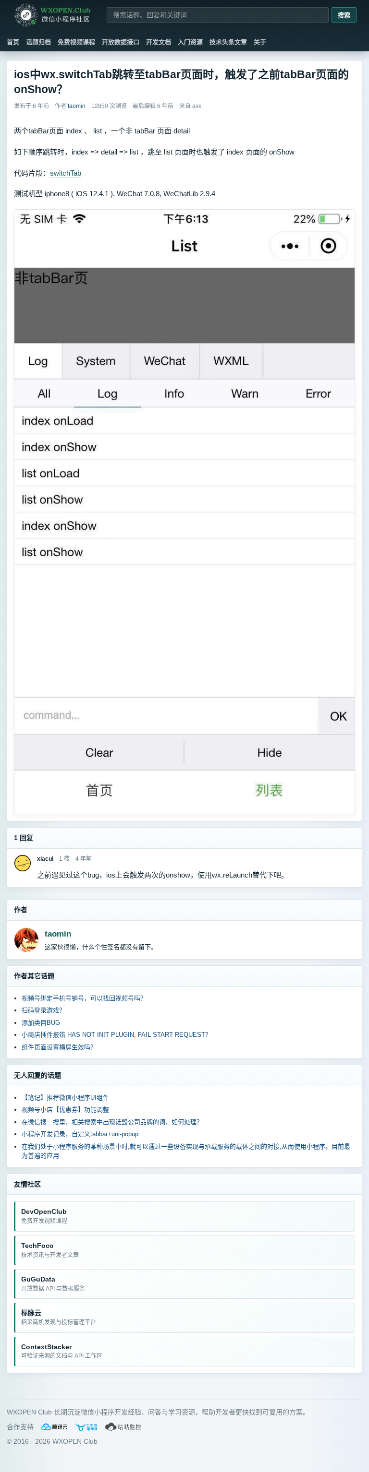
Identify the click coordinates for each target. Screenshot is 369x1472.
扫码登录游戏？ (43, 1010)
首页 (13, 42)
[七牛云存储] (86, 1427)
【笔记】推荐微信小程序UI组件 (65, 1097)
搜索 (344, 15)
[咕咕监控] (123, 1427)
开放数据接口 (120, 42)
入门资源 (190, 42)
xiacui (45, 858)
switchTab (65, 173)
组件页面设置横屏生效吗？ (59, 1047)
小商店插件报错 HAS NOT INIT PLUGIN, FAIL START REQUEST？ (116, 1034)
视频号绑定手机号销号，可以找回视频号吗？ (84, 998)
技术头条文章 (228, 42)
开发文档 (158, 42)
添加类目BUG (41, 1022)
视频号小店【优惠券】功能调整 (65, 1109)
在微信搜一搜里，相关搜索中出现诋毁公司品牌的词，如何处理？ (112, 1122)
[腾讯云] (54, 1427)
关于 (260, 42)
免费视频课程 (76, 42)
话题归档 (38, 42)
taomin (58, 933)
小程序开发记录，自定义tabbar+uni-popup (80, 1134)
